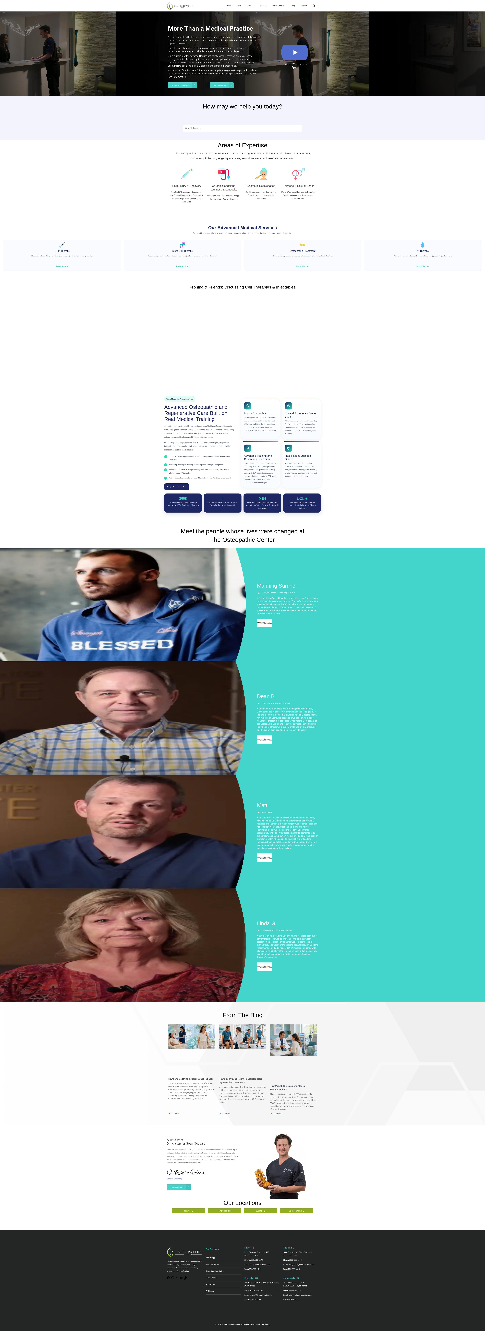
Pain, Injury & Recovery (186, 287)
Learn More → (62, 367)
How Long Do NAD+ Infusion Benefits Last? (190, 1180)
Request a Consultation (176, 588)
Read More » (174, 1215)
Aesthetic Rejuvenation (261, 287)
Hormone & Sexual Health (298, 287)
